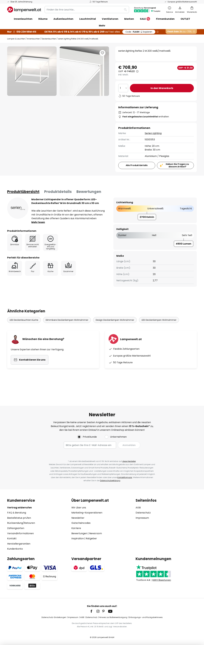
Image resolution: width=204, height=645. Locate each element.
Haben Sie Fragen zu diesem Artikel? (177, 165)
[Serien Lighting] (17, 208)
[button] (102, 53)
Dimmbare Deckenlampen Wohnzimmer (67, 319)
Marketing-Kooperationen (86, 512)
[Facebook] (93, 611)
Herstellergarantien (18, 543)
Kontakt (12, 538)
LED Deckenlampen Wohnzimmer (159, 319)
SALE (143, 19)
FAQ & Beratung (16, 512)
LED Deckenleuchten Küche (24, 319)
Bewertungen (88, 191)
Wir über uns (78, 507)
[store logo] (24, 10)
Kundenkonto (15, 548)
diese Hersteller (129, 461)
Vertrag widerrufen (19, 507)
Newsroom (95, 533)
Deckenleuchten (49, 38)
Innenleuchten (33, 38)
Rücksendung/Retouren (21, 523)
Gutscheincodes (81, 523)
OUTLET (185, 19)
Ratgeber (91, 538)
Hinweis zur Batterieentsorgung (113, 617)
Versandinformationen (20, 533)
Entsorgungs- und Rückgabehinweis (146, 617)
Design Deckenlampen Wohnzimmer (115, 319)
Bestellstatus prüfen (19, 518)
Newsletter (77, 518)
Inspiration (77, 538)
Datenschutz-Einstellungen (54, 617)
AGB (138, 507)
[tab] (23, 192)
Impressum (142, 518)
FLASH (138, 31)
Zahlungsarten (15, 528)
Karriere (76, 528)
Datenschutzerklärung (110, 480)
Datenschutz (143, 512)
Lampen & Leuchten (16, 38)
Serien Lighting (153, 133)
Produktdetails (58, 191)
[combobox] (87, 9)
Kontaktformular (124, 477)
